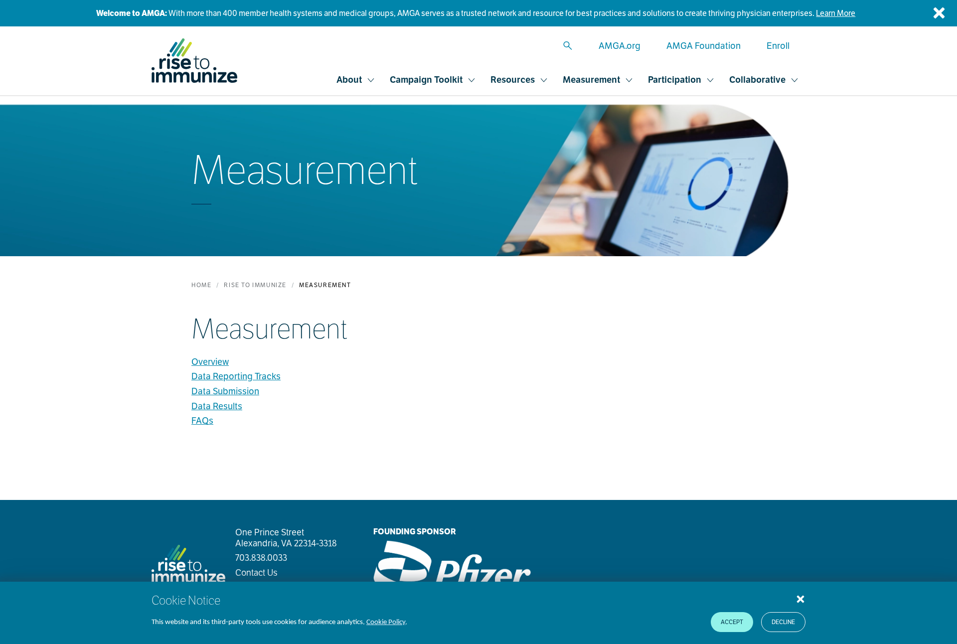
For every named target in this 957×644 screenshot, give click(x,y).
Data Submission (225, 391)
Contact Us (256, 572)
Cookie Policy (385, 622)
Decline (783, 622)
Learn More (835, 13)
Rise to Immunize (255, 285)
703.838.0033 (261, 557)
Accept (732, 622)
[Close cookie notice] (800, 599)
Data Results (216, 406)
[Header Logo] (194, 60)
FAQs (202, 420)
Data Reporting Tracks (236, 376)
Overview (210, 361)
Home (201, 285)
